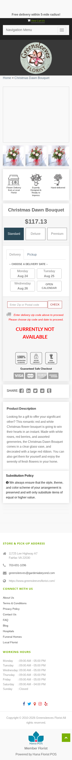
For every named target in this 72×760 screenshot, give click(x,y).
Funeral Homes (12, 636)
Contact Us (9, 614)
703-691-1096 (17, 565)
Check (55, 304)
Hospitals (8, 631)
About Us (8, 597)
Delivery (15, 254)
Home (7, 78)
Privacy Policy (11, 608)
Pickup (32, 254)
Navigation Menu (19, 30)
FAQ (5, 620)
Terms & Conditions (14, 603)
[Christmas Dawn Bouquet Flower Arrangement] (13, 155)
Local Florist (10, 642)
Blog (5, 625)
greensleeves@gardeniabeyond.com (32, 573)
